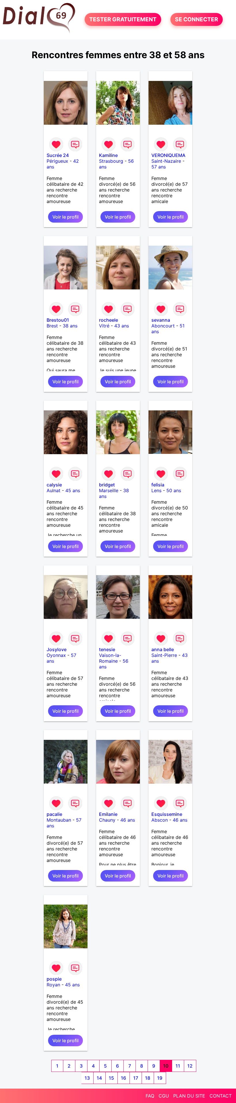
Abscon (159, 820)
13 (87, 1078)
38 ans (70, 326)
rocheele (108, 320)
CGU (164, 1096)
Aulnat (53, 490)
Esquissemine (166, 814)
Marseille (108, 490)
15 (111, 1078)
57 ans (158, 167)
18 (147, 1078)
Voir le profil (65, 217)
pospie (54, 979)
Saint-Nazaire (166, 161)
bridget (107, 485)
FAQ (150, 1096)
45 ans (72, 490)
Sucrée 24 (58, 155)
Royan (53, 985)
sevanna (160, 320)
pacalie (54, 814)
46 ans (127, 820)
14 (99, 1078)
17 (135, 1078)
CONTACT (221, 1096)
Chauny (107, 820)
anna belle (162, 649)
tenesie (107, 649)
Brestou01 (58, 320)
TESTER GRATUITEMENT (123, 19)
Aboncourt (163, 326)
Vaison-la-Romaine (110, 658)
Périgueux (57, 161)
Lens (156, 490)
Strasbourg (111, 161)
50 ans (173, 490)
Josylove (56, 649)
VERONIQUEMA (168, 155)
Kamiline (108, 155)
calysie (54, 485)
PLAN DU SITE (189, 1096)
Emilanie (108, 814)
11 (178, 1066)
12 (190, 1066)
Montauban (59, 820)
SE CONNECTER (196, 19)
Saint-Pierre (164, 655)
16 (123, 1078)
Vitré (104, 326)
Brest (52, 326)
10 (165, 1066)
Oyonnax (56, 655)
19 (159, 1078)
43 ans (121, 326)
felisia (157, 485)
